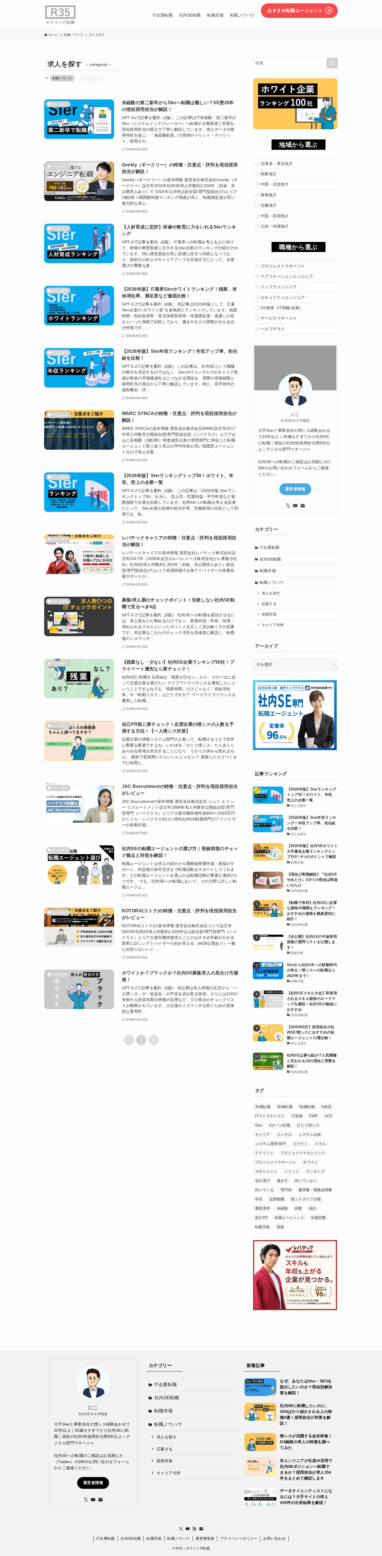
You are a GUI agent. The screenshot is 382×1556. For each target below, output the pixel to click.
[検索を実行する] (332, 63)
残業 (298, 1208)
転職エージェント (290, 1218)
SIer (258, 1125)
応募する (269, 604)
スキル (320, 1144)
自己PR (261, 1218)
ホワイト (310, 1162)
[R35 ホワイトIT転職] (60, 15)
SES (328, 1116)
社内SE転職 (270, 559)
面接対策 (269, 614)
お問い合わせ (274, 1538)
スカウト (300, 1144)
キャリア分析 (273, 625)
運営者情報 (295, 489)
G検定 (326, 1107)
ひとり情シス (308, 1125)
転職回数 (318, 1218)
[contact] (302, 505)
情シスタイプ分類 (306, 1199)
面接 (280, 1227)
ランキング (315, 1171)
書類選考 (262, 1208)
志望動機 (276, 1199)
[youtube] (295, 505)
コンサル (284, 1134)
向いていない (306, 1181)
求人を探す (271, 593)
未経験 (282, 1208)
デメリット (264, 1153)
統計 (313, 1208)
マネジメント (266, 1171)
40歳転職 (285, 1107)
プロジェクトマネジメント (303, 1153)
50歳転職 (307, 1107)
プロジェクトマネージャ (275, 1162)
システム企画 (309, 1134)
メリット (291, 1171)
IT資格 (297, 1116)
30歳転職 (262, 1107)
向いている (264, 1190)
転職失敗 (262, 1227)
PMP (313, 1116)
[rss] (194, 1528)
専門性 (286, 1190)
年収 (259, 1199)
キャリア (262, 1134)
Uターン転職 (279, 1125)
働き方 (282, 1181)
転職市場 (268, 570)
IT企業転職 (270, 547)
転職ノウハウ (62, 78)
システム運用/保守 (270, 1144)
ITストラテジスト (270, 1116)
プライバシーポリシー (239, 1538)
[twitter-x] (288, 505)
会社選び (262, 1181)
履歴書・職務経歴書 (315, 1190)
